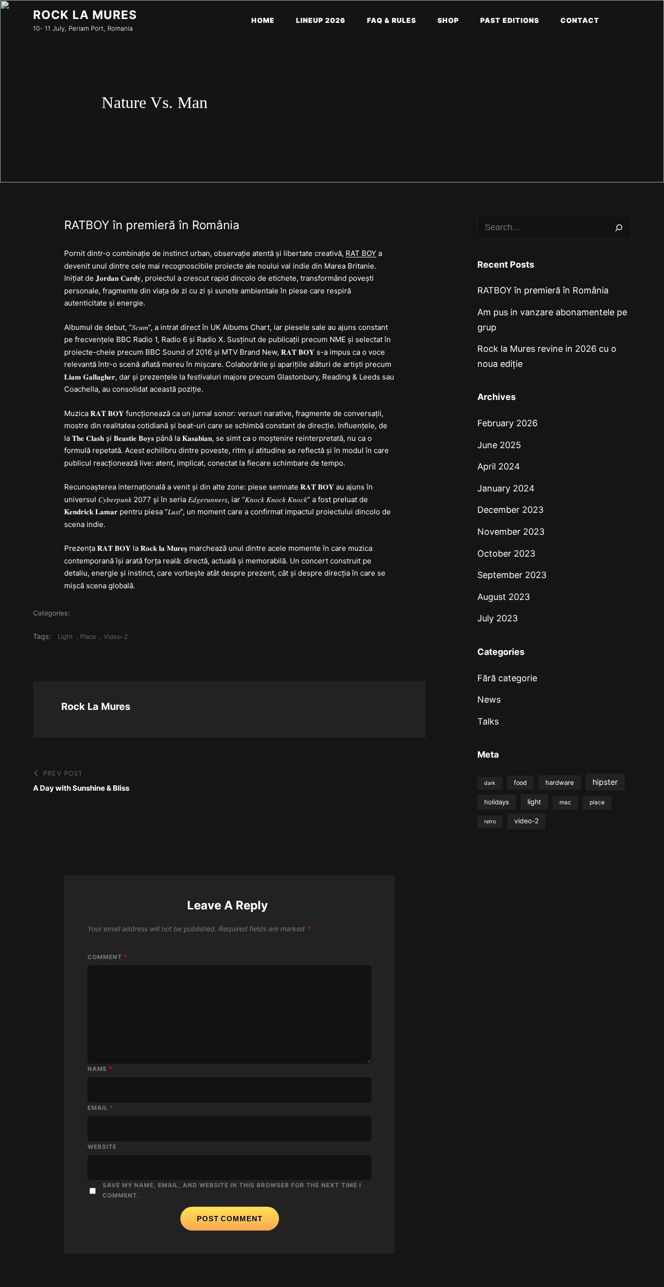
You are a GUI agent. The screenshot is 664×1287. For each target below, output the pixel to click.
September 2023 (511, 575)
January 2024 (506, 488)
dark (489, 783)
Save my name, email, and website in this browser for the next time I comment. (232, 1190)
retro (490, 821)
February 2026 (507, 423)
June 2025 (499, 445)
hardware (559, 782)
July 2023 (497, 618)
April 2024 (498, 466)
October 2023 (506, 553)
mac (565, 802)
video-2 (116, 636)
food (520, 782)
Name (100, 1068)
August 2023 (503, 597)
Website (102, 1146)
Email (100, 1107)
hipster (605, 782)
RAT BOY (361, 253)
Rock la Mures (85, 15)
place (88, 636)
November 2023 (510, 531)
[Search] (619, 227)
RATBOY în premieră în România (543, 290)
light (65, 636)
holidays (496, 802)
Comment (107, 957)
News (489, 699)
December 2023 (510, 510)
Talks (488, 721)
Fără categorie (507, 678)
